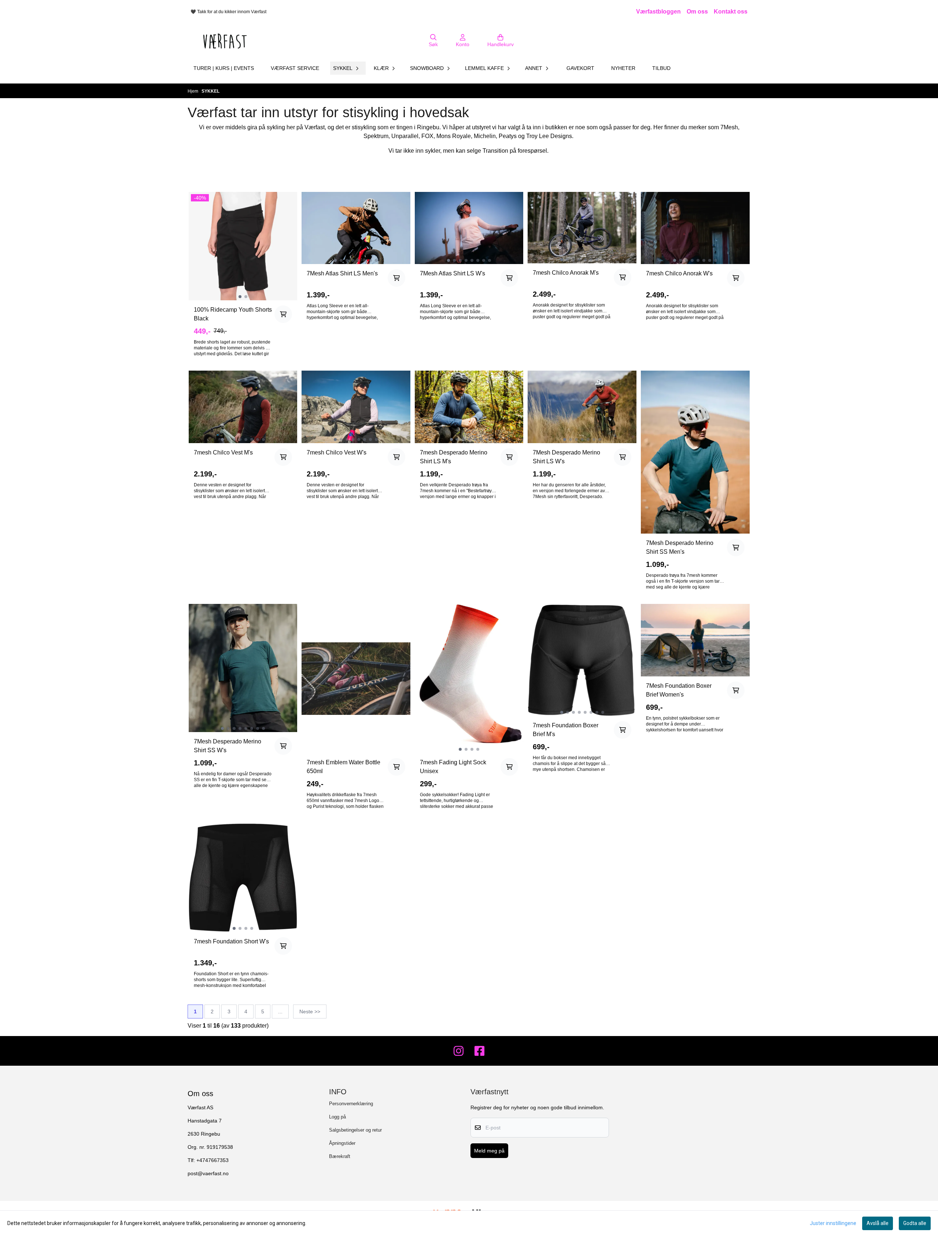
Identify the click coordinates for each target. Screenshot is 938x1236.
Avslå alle (878, 1223)
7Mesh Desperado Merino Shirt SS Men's (679, 547)
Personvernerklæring (351, 1103)
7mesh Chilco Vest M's (223, 452)
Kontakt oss (730, 11)
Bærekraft (339, 1156)
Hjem (193, 91)
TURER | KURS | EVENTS (223, 68)
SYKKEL (210, 91)
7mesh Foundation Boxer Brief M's (565, 729)
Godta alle (914, 1223)
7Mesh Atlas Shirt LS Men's (342, 273)
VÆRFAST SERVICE (295, 68)
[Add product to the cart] (283, 314)
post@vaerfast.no (208, 1173)
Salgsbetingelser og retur (355, 1130)
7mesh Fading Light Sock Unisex (453, 766)
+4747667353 (212, 1160)
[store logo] (225, 41)
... (280, 1011)
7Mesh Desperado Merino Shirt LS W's (566, 456)
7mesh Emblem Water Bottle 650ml (343, 766)
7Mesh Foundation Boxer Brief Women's (679, 690)
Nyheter (623, 68)
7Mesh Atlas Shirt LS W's (452, 273)
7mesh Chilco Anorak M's (566, 273)
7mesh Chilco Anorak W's (679, 273)
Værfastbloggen (658, 11)
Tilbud (661, 68)
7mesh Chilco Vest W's (336, 452)
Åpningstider (342, 1143)
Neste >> (309, 1011)
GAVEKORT (580, 68)
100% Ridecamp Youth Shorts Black (233, 314)
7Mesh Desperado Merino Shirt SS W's (227, 745)
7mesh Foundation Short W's (231, 941)
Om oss (697, 11)
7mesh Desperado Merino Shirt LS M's (453, 456)
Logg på (337, 1117)
